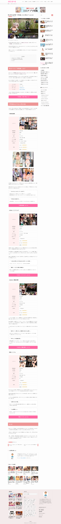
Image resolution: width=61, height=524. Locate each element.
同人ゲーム (29, 511)
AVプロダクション (26, 499)
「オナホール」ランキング (44, 95)
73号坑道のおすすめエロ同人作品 (17, 59)
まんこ (28, 503)
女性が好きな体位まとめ (44, 80)
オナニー (25, 507)
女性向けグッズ (43, 93)
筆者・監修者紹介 (41, 509)
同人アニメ (25, 511)
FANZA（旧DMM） (33, 500)
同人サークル (10, 16)
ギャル (31, 507)
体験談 (29, 510)
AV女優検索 (42, 70)
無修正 (27, 514)
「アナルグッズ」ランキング (45, 103)
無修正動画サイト (31, 514)
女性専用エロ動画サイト (44, 75)
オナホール (28, 507)
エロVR (30, 504)
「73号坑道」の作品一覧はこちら (23, 96)
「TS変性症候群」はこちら (23, 205)
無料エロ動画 (25, 515)
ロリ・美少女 (25, 510)
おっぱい (25, 503)
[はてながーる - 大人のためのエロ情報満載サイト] (12, 1)
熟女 (28, 515)
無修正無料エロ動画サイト (44, 73)
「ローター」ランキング (44, 98)
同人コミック (33, 511)
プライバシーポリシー (42, 513)
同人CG (34, 510)
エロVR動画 (33, 504)
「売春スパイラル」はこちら (23, 416)
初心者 (31, 510)
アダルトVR (31, 503)
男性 (30, 515)
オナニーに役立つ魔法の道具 (45, 105)
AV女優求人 (25, 500)
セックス (34, 507)
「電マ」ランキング (44, 100)
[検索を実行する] (52, 15)
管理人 (12, 458)
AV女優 (34, 499)
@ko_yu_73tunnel (22, 89)
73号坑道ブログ (22, 87)
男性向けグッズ (43, 91)
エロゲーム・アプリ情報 (44, 77)
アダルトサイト (26, 504)
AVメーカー (30, 499)
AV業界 (29, 500)
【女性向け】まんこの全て (44, 82)
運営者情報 (40, 511)
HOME (30, 521)
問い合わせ (40, 516)
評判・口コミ (34, 515)
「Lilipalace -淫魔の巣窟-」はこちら (23, 347)
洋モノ (25, 514)
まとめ (13, 60)
